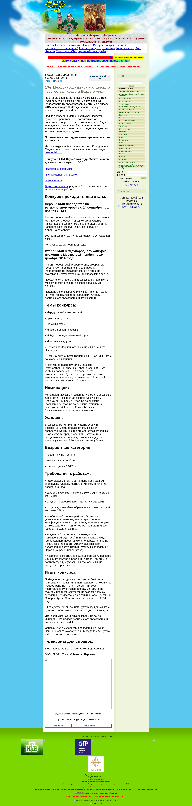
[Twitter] (49, 81)
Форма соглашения (56, 186)
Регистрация (131, 184)
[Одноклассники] (51, 81)
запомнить (125, 178)
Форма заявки (53, 180)
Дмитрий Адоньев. (111, 793)
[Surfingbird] (61, 81)
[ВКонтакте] (47, 81)
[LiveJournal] (56, 81)
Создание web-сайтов (91, 793)
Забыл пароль (131, 181)
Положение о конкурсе (59, 168)
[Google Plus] (58, 81)
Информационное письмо (61, 174)
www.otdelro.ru (53, 152)
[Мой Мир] (54, 81)
